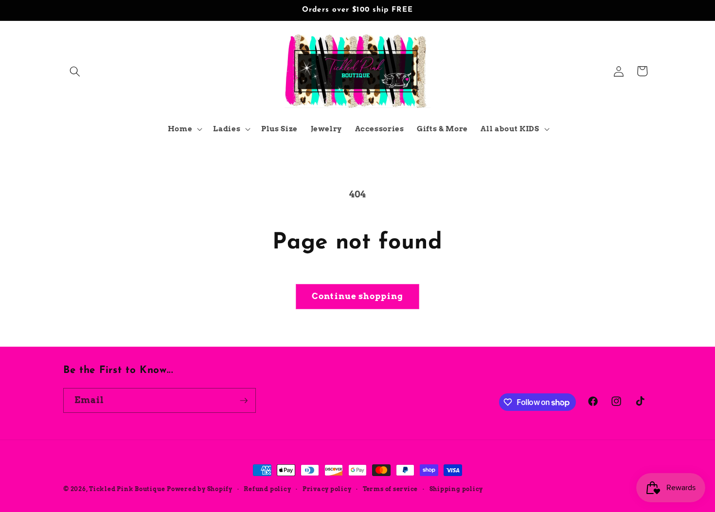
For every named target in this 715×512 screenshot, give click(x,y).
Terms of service (390, 489)
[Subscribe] (243, 400)
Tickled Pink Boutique (127, 489)
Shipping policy (456, 489)
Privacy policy (327, 489)
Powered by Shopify (199, 489)
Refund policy (267, 489)
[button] (75, 71)
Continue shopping (357, 296)
